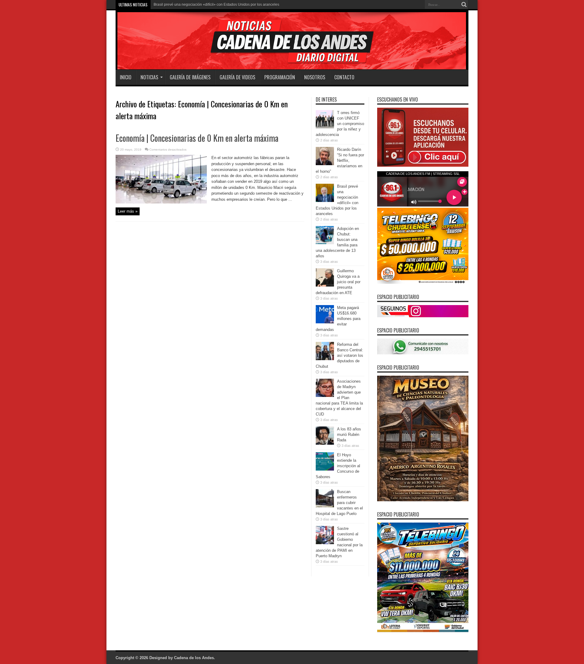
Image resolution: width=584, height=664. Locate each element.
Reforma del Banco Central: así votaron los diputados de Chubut (339, 355)
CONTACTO (344, 77)
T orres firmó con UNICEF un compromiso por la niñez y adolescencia (340, 123)
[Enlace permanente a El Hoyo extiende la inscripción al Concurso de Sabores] (325, 469)
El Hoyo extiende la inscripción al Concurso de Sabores (338, 466)
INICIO (125, 77)
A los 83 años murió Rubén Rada (349, 434)
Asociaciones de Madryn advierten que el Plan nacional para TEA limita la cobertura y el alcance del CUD (339, 397)
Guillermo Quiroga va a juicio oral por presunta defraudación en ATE (338, 282)
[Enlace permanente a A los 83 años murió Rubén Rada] (325, 443)
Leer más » (127, 211)
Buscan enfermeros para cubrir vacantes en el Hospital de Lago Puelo (339, 502)
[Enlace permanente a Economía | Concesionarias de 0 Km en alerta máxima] (161, 202)
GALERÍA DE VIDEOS (237, 77)
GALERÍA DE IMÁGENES (190, 77)
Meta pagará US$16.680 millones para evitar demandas (338, 318)
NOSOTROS (314, 77)
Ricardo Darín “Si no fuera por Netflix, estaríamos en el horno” (340, 160)
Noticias (149, 77)
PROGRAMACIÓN (279, 77)
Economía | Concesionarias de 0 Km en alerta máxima (197, 138)
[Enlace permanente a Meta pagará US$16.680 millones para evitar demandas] (325, 322)
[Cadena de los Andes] (201, 54)
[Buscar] (463, 4)
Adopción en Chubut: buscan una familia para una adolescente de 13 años (215, 4)
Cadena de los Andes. (194, 657)
